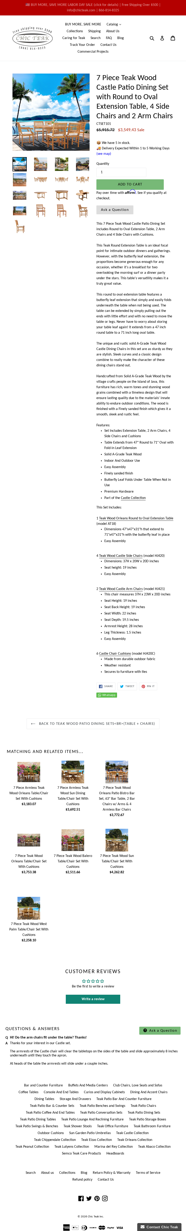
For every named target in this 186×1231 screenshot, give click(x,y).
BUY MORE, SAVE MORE (83, 24)
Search (95, 38)
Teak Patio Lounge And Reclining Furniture (92, 1119)
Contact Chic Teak (161, 1227)
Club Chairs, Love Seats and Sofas (137, 1085)
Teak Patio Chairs (143, 1106)
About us (47, 1173)
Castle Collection (133, 498)
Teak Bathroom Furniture (152, 1126)
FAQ (109, 38)
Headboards (115, 1153)
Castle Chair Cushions (115, 654)
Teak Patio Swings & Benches (36, 1126)
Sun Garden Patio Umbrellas (90, 1133)
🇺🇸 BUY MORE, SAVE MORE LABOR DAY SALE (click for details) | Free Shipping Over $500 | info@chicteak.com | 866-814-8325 (93, 7)
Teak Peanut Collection (32, 1147)
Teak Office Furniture (112, 1126)
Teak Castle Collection (132, 1133)
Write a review (93, 999)
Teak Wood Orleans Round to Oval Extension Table (136, 518)
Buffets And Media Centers (88, 1085)
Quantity (102, 164)
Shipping (94, 31)
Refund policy (82, 1180)
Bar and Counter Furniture (43, 1085)
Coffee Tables (28, 1092)
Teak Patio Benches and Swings (102, 1106)
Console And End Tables (61, 1092)
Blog (120, 38)
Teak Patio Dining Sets (144, 1113)
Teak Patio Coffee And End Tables (50, 1113)
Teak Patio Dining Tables (38, 1119)
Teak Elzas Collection (96, 1140)
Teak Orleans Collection (134, 1140)
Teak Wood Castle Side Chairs (120, 556)
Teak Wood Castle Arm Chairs (121, 589)
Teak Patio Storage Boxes (147, 1119)
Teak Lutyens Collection (71, 1147)
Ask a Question (115, 210)
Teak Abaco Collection (154, 1147)
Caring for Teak (73, 38)
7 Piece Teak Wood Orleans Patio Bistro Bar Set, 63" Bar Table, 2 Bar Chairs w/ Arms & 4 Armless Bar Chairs (117, 799)
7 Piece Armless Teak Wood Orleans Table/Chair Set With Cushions (28, 793)
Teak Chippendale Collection (55, 1140)
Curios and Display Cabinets (104, 1092)
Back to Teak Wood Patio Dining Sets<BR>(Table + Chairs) (96, 724)
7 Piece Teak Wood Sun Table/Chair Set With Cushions (117, 861)
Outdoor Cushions (51, 1133)
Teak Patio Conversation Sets (101, 1113)
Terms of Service (148, 1173)
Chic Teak (93, 1216)
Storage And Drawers (75, 1099)
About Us (112, 31)
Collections (75, 31)
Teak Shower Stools (78, 1126)
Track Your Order (82, 45)
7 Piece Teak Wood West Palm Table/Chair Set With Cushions (28, 929)
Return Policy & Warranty (111, 1173)
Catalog (115, 24)
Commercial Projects (93, 52)
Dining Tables (44, 1099)
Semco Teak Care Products (81, 1153)
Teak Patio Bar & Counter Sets (52, 1106)
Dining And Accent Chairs (148, 1092)
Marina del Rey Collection (113, 1147)
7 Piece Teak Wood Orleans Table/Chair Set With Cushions (28, 861)
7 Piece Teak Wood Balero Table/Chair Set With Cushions (73, 861)
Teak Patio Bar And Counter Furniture (124, 1099)
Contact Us (108, 45)
